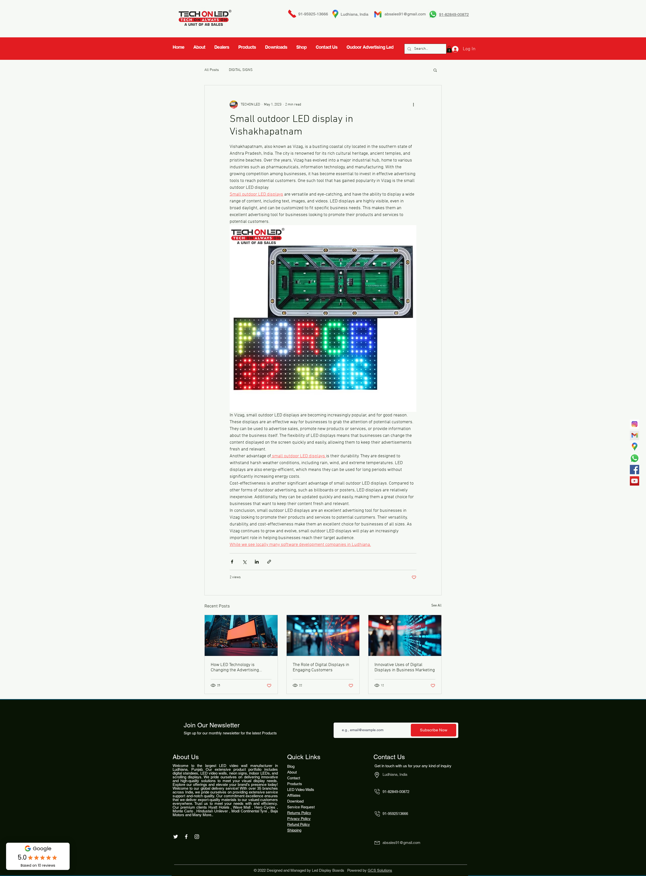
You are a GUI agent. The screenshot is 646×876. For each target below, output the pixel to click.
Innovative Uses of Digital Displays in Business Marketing (404, 667)
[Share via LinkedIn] (256, 561)
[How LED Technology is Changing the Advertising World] (241, 635)
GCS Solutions (380, 870)
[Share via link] (269, 561)
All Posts (211, 70)
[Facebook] (634, 469)
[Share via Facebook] (232, 561)
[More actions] (413, 104)
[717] (634, 424)
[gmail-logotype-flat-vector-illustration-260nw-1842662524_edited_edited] (634, 435)
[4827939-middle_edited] (634, 447)
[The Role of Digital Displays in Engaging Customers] (323, 635)
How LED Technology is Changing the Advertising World (235, 667)
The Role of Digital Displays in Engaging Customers (321, 667)
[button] (435, 70)
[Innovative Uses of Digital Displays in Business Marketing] (404, 635)
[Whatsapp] (634, 458)
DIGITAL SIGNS (241, 70)
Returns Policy (299, 813)
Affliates (294, 795)
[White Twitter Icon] (176, 837)
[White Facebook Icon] (186, 837)
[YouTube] (634, 481)
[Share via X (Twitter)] (244, 561)
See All (436, 605)
